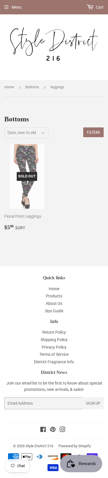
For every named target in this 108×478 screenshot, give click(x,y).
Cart (99, 7)
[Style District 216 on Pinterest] (53, 430)
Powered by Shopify (74, 446)
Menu (17, 7)
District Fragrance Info (54, 362)
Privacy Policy (54, 347)
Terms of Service (54, 354)
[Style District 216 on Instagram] (62, 430)
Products (54, 296)
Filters (93, 132)
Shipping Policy (54, 339)
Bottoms (32, 87)
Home (9, 87)
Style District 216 (39, 446)
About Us (54, 303)
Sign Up (93, 403)
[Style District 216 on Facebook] (43, 430)
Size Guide (54, 311)
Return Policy (54, 332)
